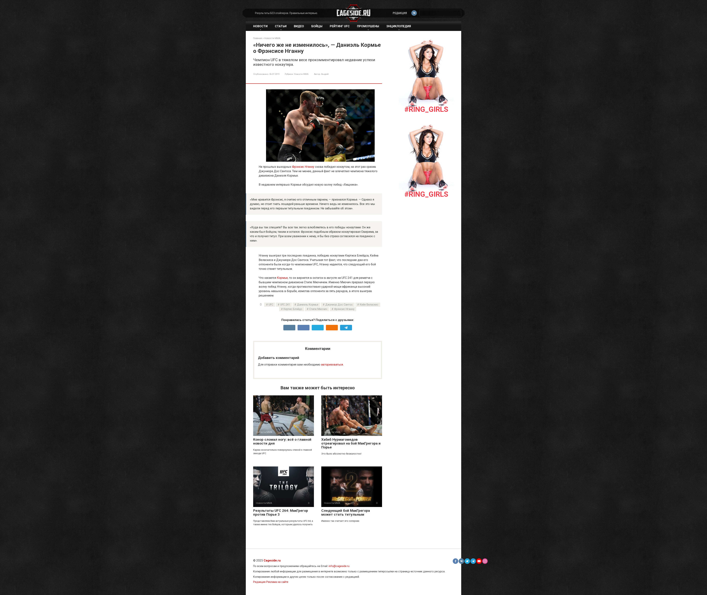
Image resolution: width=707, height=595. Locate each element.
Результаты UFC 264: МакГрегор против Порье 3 (280, 512)
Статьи (280, 26)
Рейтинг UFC (340, 26)
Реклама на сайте (277, 582)
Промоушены (368, 26)
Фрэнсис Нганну (303, 167)
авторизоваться (332, 364)
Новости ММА (301, 74)
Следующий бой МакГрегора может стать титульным (345, 512)
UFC (271, 304)
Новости (260, 26)
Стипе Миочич (318, 309)
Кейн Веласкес (369, 304)
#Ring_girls (426, 109)
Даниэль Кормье (307, 304)
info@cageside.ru (339, 566)
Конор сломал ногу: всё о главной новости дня (282, 441)
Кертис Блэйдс (293, 309)
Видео (299, 26)
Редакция (400, 13)
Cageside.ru (272, 560)
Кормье (282, 278)
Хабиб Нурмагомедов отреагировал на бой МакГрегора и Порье (351, 443)
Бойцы (316, 26)
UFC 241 (285, 304)
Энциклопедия (398, 26)
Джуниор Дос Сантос (339, 304)
